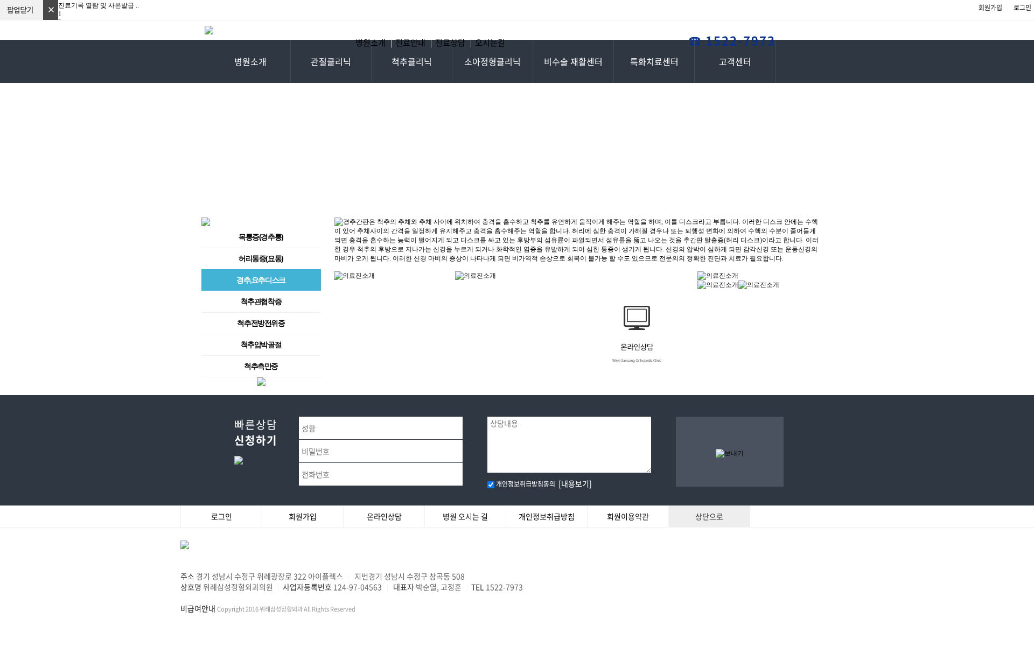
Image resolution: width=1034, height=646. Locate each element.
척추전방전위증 (260, 323)
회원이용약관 (628, 516)
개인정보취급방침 (547, 516)
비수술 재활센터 (573, 61)
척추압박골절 (261, 344)
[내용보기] (573, 483)
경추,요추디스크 (260, 280)
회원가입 (991, 7)
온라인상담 (384, 516)
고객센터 (735, 61)
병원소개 (250, 61)
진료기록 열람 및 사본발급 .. (98, 5)
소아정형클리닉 (492, 61)
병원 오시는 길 (465, 516)
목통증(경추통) (261, 237)
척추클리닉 (412, 61)
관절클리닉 (331, 61)
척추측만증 (261, 366)
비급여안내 (197, 608)
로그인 (1022, 7)
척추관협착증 (261, 301)
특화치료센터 (654, 61)
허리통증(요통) (261, 258)
